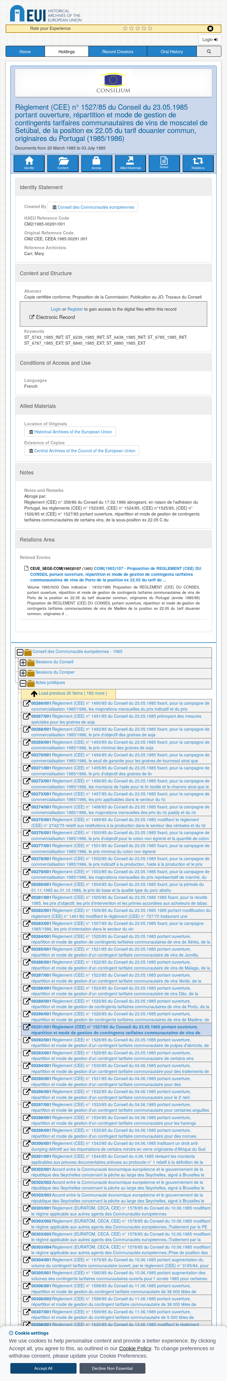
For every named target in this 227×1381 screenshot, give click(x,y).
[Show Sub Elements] (22, 663)
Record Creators (117, 51)
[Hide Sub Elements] (19, 653)
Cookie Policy (135, 1348)
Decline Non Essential (112, 1368)
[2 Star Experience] (132, 28)
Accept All (43, 1368)
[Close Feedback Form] (210, 28)
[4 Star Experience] (145, 28)
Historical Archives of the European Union (73, 432)
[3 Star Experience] (138, 28)
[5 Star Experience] (151, 28)
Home (25, 51)
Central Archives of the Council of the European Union (84, 450)
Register (75, 309)
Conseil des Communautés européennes (96, 207)
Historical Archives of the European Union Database (62, 14)
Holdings (67, 51)
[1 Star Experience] (126, 28)
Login (208, 39)
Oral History (172, 51)
